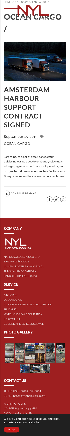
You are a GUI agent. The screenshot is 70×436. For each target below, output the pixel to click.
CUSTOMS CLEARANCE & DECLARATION (28, 304)
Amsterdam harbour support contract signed (27, 107)
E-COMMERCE (12, 318)
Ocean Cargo (17, 144)
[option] (35, 61)
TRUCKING (10, 309)
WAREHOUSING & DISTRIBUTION (23, 314)
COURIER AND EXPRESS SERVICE (24, 323)
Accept (12, 429)
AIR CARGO (10, 294)
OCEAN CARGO (13, 299)
